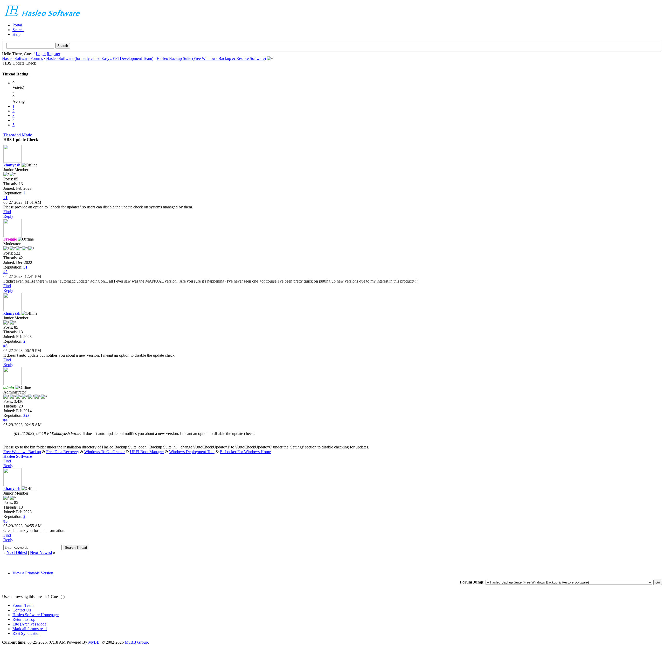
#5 (5, 521)
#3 (5, 346)
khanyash (11, 165)
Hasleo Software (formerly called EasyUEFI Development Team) (99, 58)
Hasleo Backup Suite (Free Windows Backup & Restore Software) (211, 58)
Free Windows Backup (22, 451)
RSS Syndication (26, 633)
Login (41, 54)
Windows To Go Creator (104, 451)
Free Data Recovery (62, 451)
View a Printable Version (32, 573)
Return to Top (23, 619)
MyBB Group (136, 642)
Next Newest (41, 552)
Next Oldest (16, 552)
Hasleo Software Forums (22, 58)
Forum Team (22, 605)
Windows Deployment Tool (192, 451)
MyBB (94, 642)
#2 (5, 272)
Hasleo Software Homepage (35, 615)
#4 (5, 420)
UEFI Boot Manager (147, 451)
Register (53, 54)
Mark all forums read (29, 629)
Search (18, 29)
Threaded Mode (17, 135)
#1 (5, 197)
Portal (17, 25)
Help (16, 34)
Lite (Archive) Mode (29, 624)
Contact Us (21, 610)
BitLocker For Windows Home (245, 451)
